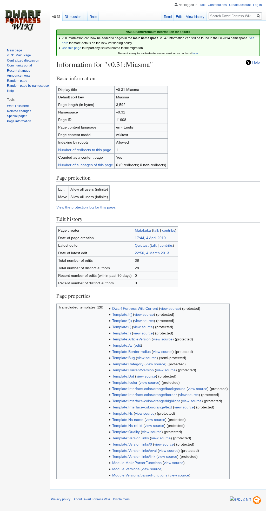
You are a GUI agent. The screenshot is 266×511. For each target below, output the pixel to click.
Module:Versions (125, 469)
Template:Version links (130, 438)
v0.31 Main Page (19, 55)
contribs (168, 230)
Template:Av (122, 345)
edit (138, 345)
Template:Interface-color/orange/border (144, 395)
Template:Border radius (131, 351)
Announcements (18, 75)
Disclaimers (121, 499)
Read (168, 17)
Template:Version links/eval (134, 450)
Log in (257, 5)
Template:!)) (122, 321)
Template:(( (121, 327)
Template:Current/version (133, 370)
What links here (18, 106)
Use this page (71, 48)
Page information (19, 121)
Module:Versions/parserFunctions (139, 475)
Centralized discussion (23, 60)
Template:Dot (123, 376)
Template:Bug (123, 358)
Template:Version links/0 (132, 444)
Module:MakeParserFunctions (137, 463)
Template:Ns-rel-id (127, 425)
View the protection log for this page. (86, 207)
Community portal (19, 65)
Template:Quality (126, 432)
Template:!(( (122, 314)
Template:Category (127, 364)
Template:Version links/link (133, 456)
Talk (202, 5)
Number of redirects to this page (84, 150)
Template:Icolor (124, 382)
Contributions (217, 5)
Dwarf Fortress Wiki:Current (135, 308)
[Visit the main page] (23, 21)
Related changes (19, 111)
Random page (17, 81)
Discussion (73, 17)
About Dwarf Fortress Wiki (92, 499)
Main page (14, 50)
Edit (179, 17)
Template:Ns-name (127, 420)
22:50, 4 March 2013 (152, 253)
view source (170, 308)
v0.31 (56, 17)
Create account (240, 5)
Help (256, 62)
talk (156, 230)
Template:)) (121, 333)
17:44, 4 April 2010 (150, 238)
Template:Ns (122, 413)
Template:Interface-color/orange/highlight (146, 401)
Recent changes (18, 70)
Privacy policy (60, 499)
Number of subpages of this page (85, 165)
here (195, 53)
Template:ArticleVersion (131, 339)
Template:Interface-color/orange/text (142, 407)
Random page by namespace (28, 86)
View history (195, 17)
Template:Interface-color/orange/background (148, 389)
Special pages (17, 116)
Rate (93, 17)
